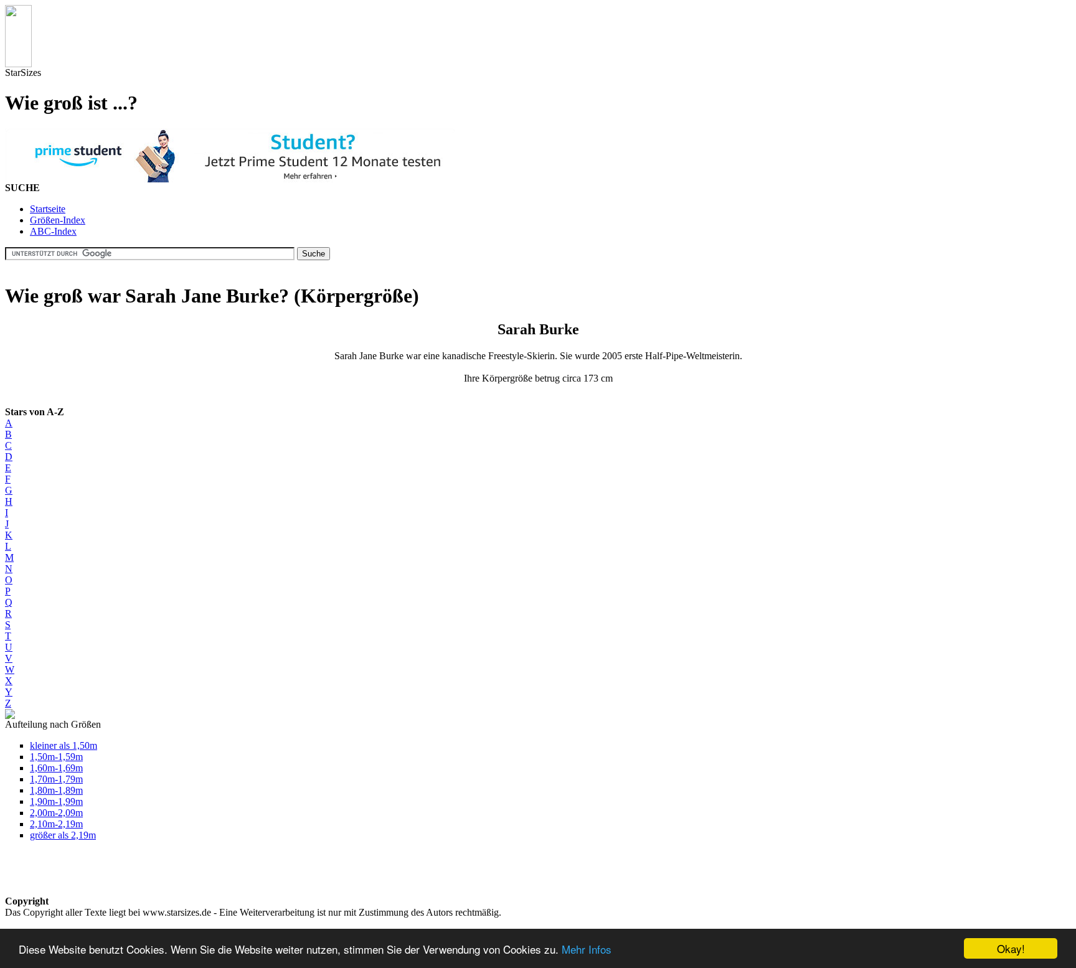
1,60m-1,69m (56, 768)
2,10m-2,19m (56, 824)
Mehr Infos (586, 949)
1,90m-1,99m (56, 801)
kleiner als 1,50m (63, 745)
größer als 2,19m (63, 835)
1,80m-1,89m (56, 790)
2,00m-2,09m (56, 812)
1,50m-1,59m (56, 756)
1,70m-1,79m (56, 779)
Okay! (1011, 948)
